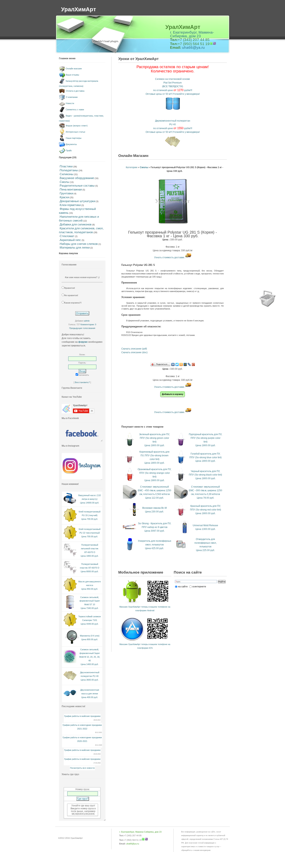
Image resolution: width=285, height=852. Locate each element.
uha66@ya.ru (193, 47)
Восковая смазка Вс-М (154, 508)
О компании (72, 97)
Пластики (66, 166)
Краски (64, 197)
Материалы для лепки (75, 247)
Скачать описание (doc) (134, 352)
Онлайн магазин (74, 68)
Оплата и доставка (75, 91)
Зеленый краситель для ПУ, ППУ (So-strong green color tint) (154, 438)
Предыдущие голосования (82, 328)
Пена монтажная (71, 189)
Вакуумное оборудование (77, 178)
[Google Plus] (193, 364)
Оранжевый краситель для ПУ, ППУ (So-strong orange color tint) (154, 473)
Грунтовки (66, 193)
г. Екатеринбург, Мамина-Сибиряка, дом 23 (192, 34)
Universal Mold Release (205, 525)
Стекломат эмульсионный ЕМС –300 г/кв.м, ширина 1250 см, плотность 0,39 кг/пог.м (205, 490)
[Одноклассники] (181, 364)
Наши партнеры (73, 138)
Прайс (69, 150)
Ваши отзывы (72, 75)
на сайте (183, 586)
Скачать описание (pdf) (134, 348)
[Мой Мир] (185, 364)
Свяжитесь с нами (75, 109)
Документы (71, 144)
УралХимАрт (78, 9)
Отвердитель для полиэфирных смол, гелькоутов (205, 543)
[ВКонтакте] (173, 364)
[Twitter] (177, 364)
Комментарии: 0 (88, 324)
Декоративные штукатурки (77, 201)
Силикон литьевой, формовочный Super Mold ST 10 (89, 601)
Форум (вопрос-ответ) (77, 125)
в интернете (199, 586)
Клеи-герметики (70, 205)
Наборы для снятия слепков (79, 243)
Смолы (64, 181)
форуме (83, 342)
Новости (70, 103)
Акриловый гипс (70, 240)
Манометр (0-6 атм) (89, 636)
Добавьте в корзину (172, 394)
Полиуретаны (69, 170)
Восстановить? (82, 382)
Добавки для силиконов (76, 224)
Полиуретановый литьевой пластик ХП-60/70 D (89, 548)
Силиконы (66, 174)
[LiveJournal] (189, 364)
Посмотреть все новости (82, 768)
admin (87, 321)
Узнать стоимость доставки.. (169, 257)
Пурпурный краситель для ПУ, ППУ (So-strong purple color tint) (205, 438)
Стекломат (67, 236)
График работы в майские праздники (82, 716)
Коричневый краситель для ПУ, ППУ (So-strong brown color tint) (154, 455)
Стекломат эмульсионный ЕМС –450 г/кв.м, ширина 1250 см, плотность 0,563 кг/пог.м (154, 490)
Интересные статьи (75, 132)
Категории (131, 167)
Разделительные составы (77, 185)
